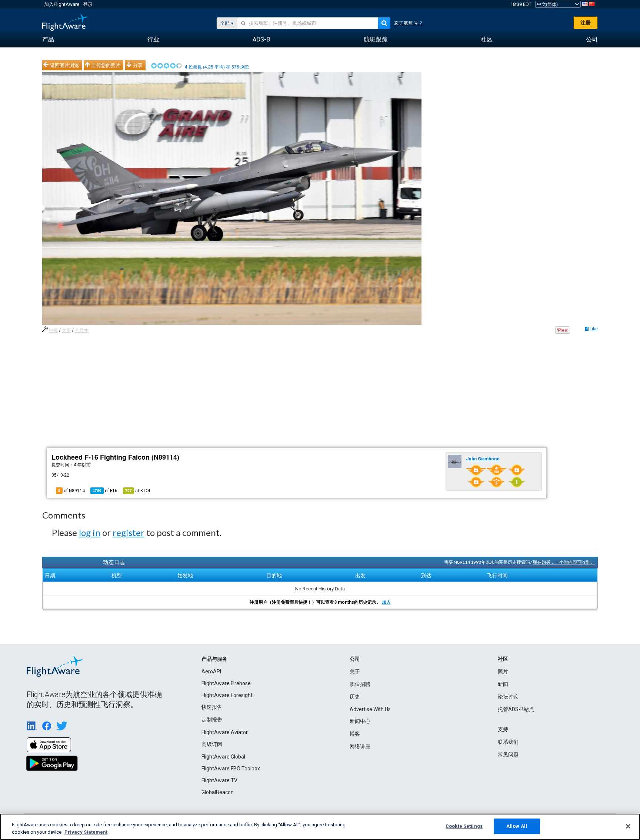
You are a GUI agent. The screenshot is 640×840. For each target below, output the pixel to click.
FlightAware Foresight (227, 695)
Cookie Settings (464, 826)
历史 (355, 697)
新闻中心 (360, 721)
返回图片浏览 (64, 65)
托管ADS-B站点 (516, 709)
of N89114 (71, 490)
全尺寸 (81, 330)
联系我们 (508, 742)
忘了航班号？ (408, 23)
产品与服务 (214, 659)
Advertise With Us (370, 709)
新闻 (503, 684)
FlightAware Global (223, 757)
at (138, 490)
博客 (355, 734)
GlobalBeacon (217, 792)
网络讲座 (360, 746)
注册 (585, 23)
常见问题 (508, 754)
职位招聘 (360, 684)
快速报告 (211, 707)
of (105, 490)
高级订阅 (211, 744)
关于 (355, 671)
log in (89, 532)
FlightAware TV (219, 780)
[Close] (628, 826)
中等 (53, 330)
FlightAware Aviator (224, 732)
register (128, 532)
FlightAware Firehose (226, 683)
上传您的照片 (105, 65)
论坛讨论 (508, 697)
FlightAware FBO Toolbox (230, 768)
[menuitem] (48, 39)
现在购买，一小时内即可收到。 (564, 562)
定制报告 (211, 720)
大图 (66, 330)
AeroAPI (211, 671)
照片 (503, 671)
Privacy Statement (85, 832)
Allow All (516, 826)
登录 (88, 4)
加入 (386, 602)
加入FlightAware (61, 4)
